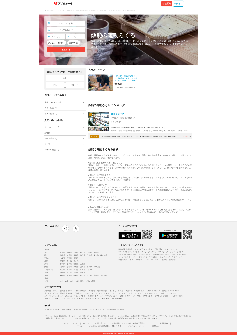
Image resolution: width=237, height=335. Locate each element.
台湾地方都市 (90, 281)
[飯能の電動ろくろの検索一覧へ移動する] (118, 40)
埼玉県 (82, 255)
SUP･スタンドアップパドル (129, 251)
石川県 (69, 261)
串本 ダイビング (111, 296)
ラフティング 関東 (102, 293)
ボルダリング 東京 (116, 290)
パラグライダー (144, 254)
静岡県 (62, 264)
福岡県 (62, 275)
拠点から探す (66, 309)
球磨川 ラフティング (144, 296)
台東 (66, 281)
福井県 (76, 261)
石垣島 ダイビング (153, 290)
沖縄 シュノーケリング (170, 290)
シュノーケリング (176, 251)
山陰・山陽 (48, 269)
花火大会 (172, 259)
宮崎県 (96, 275)
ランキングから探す (51, 309)
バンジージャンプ (152, 259)
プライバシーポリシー (136, 326)
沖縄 (46, 278)
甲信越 (46, 258)
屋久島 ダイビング (51, 293)
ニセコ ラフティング (119, 293)
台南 (77, 281)
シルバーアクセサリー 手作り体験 (144, 257)
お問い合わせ (100, 323)
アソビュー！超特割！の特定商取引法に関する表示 (99, 326)
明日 (55, 84)
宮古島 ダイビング (93, 298)
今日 (65, 78)
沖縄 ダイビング (66, 290)
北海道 (46, 249)
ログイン (178, 3)
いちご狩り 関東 (177, 296)
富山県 (62, 261)
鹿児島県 (103, 275)
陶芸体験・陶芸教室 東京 (135, 290)
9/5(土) (74, 84)
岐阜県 (69, 264)
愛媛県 (76, 272)
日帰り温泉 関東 (81, 290)
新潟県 (76, 258)
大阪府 (76, 266)
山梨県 (62, 258)
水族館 (164, 259)
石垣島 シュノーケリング (84, 293)
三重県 (82, 264)
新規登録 (166, 3)
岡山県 (76, 269)
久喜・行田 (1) (50, 107)
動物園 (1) (48, 132)
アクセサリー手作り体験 (128, 254)
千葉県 (89, 255)
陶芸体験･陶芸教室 (125, 249)
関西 (46, 266)
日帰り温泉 (158, 249)
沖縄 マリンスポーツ (52, 298)
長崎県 (76, 275)
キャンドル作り (124, 257)
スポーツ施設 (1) (51, 149)
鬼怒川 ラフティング (127, 296)
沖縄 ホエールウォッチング (75, 296)
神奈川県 (103, 255)
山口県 (89, 269)
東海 (46, 264)
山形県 (89, 252)
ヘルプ (86, 323)
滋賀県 (62, 266)
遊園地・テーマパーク (161, 254)
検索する (65, 49)
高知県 (82, 272)
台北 (61, 281)
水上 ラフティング (136, 293)
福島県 (96, 252)
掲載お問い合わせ (80, 309)
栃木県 (62, 255)
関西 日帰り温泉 (66, 293)
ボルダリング (165, 257)
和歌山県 (97, 266)
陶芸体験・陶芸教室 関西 (98, 290)
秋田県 (82, 252)
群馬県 (69, 255)
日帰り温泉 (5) (50, 138)
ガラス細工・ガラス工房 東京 (73, 298)
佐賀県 (69, 275)
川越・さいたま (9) (52, 102)
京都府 (69, 266)
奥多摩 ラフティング (95, 296)
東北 (46, 252)
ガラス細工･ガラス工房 (143, 249)
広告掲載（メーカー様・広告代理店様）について (133, 323)
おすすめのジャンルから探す (131, 245)
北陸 (46, 261)
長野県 (69, 258)
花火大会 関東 (117, 298)
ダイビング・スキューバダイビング (155, 251)
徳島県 (62, 272)
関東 (46, 255)
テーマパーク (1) (51, 127)
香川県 (69, 272)
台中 (72, 281)
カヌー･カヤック (171, 249)
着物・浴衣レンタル (126, 259)
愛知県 (76, 264)
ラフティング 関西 (161, 296)
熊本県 (82, 275)
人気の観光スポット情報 (115, 309)
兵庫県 (82, 266)
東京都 (96, 255)
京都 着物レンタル (51, 290)
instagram (65, 228)
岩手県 (69, 252)
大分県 (89, 275)
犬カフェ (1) (49, 144)
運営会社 (156, 326)
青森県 (62, 252)
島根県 (69, 269)
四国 (46, 272)
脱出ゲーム (140, 259)
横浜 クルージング (151, 293)
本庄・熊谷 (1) (50, 113)
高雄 (82, 281)
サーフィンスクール (179, 254)
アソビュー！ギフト (96, 309)
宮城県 (76, 252)
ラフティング (177, 257)
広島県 (82, 269)
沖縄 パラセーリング (168, 293)
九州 (46, 275)
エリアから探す (51, 245)
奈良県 (89, 266)
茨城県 (76, 255)
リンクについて (70, 323)
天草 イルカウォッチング (53, 296)
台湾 (46, 281)
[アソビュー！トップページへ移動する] (62, 3)
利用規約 (164, 323)
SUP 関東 (105, 298)
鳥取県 (62, 269)
